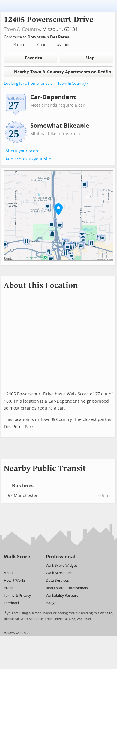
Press (8, 588)
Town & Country (22, 29)
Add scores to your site (28, 159)
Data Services (57, 580)
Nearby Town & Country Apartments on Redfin (62, 72)
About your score (22, 151)
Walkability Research (63, 595)
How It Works (15, 580)
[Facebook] (16, 565)
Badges (52, 603)
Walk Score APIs (59, 573)
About (9, 573)
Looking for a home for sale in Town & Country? (46, 83)
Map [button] (90, 58)
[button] (58, 209)
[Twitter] (7, 565)
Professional (61, 557)
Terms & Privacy (17, 595)
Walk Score (17, 557)
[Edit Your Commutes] (73, 36)
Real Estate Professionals (67, 588)
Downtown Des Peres (49, 37)
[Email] (25, 565)
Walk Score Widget (61, 565)
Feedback (12, 603)
